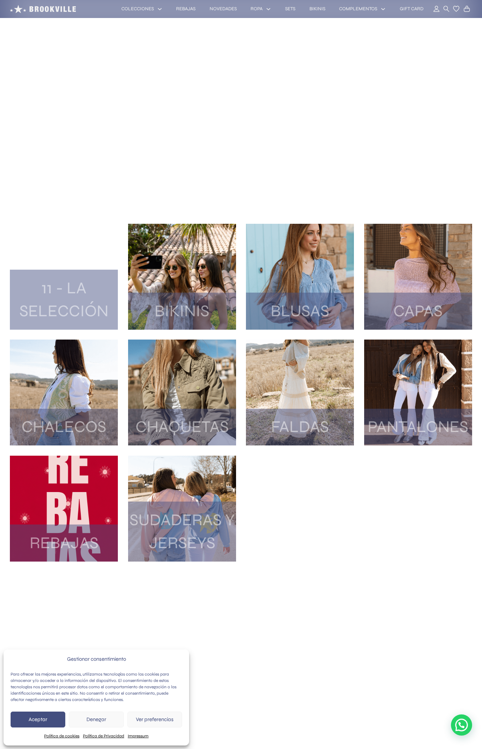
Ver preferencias (155, 719)
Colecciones (137, 9)
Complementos (358, 9)
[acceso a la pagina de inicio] (43, 9)
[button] (456, 9)
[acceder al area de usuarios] (432, 9)
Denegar (96, 719)
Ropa (257, 9)
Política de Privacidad (103, 735)
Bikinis (317, 9)
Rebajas (185, 9)
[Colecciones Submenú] (159, 9)
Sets (290, 9)
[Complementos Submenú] (383, 9)
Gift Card (411, 9)
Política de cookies (61, 735)
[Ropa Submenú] (268, 9)
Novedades (223, 9)
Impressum (138, 735)
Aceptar (38, 719)
